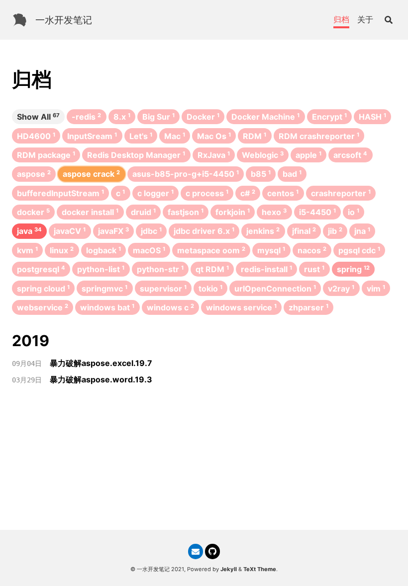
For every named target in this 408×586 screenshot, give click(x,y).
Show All (38, 117)
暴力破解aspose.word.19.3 (101, 379)
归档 (341, 19)
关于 (365, 19)
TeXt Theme (259, 569)
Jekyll (228, 569)
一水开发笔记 (63, 20)
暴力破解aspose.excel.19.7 (101, 363)
